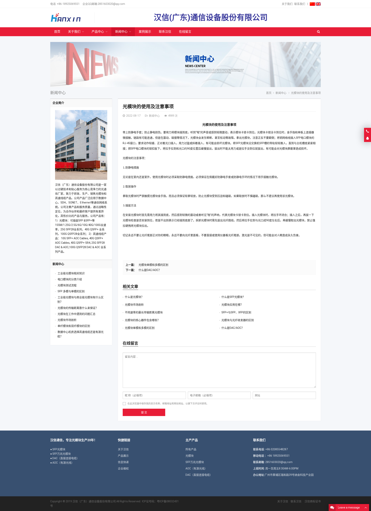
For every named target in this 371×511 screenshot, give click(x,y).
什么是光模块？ (134, 296)
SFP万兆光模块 (195, 462)
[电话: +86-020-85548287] (367, 131)
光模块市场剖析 (134, 304)
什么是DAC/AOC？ (150, 270)
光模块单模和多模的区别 (153, 264)
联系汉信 (296, 501)
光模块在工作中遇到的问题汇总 (76, 313)
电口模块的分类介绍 (70, 279)
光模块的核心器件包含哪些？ (142, 320)
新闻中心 (58, 93)
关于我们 (287, 3)
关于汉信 (123, 449)
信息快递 (123, 462)
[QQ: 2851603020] (367, 138)
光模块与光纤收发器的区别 (237, 320)
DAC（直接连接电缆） (199, 474)
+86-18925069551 (68, 3)
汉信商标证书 (312, 501)
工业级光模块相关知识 (71, 273)
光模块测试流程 (67, 285)
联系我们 (299, 3)
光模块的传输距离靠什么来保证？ (78, 307)
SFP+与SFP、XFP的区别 (236, 312)
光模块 (190, 455)
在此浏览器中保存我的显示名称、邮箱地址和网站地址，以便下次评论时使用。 (168, 403)
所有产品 (191, 449)
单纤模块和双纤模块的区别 (74, 325)
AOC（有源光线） (196, 468)
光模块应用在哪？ (232, 304)
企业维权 (123, 468)
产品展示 (123, 455)
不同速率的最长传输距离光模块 (144, 312)
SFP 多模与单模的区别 (71, 291)
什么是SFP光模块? (232, 296)
